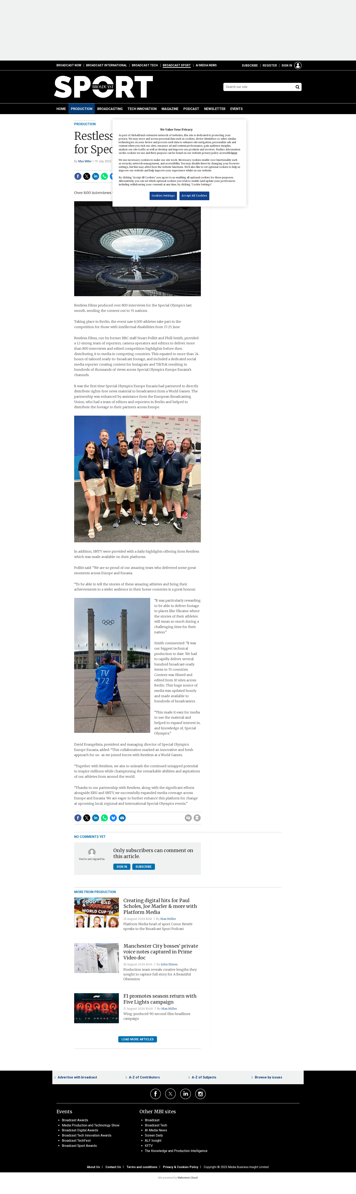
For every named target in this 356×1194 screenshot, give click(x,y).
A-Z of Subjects (204, 1077)
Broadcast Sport (177, 65)
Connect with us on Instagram (200, 1094)
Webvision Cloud (188, 1177)
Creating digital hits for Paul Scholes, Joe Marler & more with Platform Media (160, 906)
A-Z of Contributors (144, 1077)
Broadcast (152, 1120)
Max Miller (85, 161)
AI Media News (206, 65)
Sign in (287, 65)
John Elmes (169, 964)
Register (270, 65)
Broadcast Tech (145, 65)
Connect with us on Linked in (185, 1094)
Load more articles (138, 1039)
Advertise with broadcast (77, 1077)
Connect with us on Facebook (155, 1094)
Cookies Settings (163, 195)
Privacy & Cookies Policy (180, 1167)
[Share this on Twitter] (86, 176)
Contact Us (113, 1167)
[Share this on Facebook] (78, 176)
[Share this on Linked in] (95, 176)
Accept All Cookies (194, 195)
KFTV (149, 1146)
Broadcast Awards (75, 1120)
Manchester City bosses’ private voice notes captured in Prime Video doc (160, 952)
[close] (200, 809)
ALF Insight (153, 1141)
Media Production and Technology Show (90, 1125)
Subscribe (250, 65)
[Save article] (197, 818)
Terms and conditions (141, 1167)
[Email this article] (122, 818)
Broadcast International (106, 65)
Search (297, 87)
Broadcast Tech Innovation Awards (86, 1135)
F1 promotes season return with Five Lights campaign (160, 999)
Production (85, 124)
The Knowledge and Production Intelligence (176, 1151)
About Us (93, 1167)
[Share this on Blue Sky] (113, 818)
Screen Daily (154, 1135)
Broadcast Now (68, 65)
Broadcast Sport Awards (79, 1146)
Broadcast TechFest (76, 1141)
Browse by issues (268, 1077)
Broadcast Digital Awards (80, 1130)
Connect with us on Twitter (170, 1093)
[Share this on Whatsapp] (104, 176)
